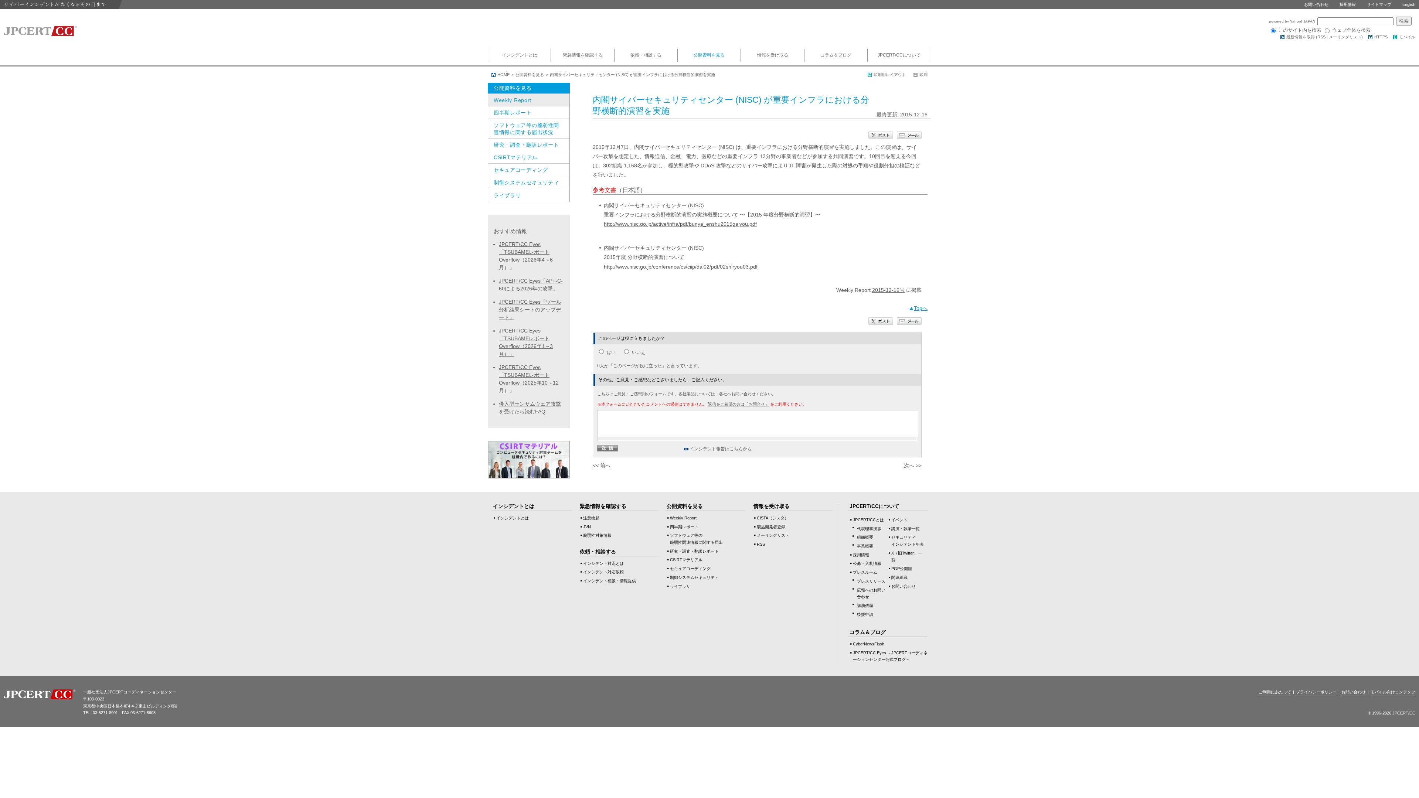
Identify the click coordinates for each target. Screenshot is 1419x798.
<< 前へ (601, 465)
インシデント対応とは (603, 563)
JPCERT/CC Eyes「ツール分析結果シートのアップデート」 (530, 309)
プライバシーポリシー (1316, 692)
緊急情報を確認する (583, 55)
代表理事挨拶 (869, 528)
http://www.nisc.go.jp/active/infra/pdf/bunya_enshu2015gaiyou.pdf (680, 224)
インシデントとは (519, 55)
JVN (587, 527)
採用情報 (1348, 4)
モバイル (1407, 37)
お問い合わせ (1316, 4)
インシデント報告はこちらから (721, 448)
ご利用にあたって (1275, 692)
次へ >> (913, 465)
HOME (503, 74)
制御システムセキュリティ (526, 182)
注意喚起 (591, 518)
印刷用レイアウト (890, 74)
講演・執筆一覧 (905, 528)
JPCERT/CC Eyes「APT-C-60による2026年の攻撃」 (531, 284)
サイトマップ (1379, 4)
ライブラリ (507, 195)
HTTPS (1381, 37)
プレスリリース (871, 581)
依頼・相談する (645, 55)
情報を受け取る (772, 55)
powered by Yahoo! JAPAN (1292, 21)
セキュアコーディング (521, 170)
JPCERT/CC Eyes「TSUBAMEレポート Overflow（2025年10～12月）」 (529, 378)
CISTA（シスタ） (773, 518)
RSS (1321, 37)
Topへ (921, 308)
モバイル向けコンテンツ (1393, 692)
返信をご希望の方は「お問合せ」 (738, 404)
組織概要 (865, 537)
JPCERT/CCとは (868, 520)
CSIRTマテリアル (516, 157)
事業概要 (865, 546)
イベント (899, 520)
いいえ (638, 352)
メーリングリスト (1345, 37)
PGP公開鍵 (901, 568)
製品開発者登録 (771, 527)
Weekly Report (512, 100)
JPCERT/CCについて (899, 55)
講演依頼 (865, 605)
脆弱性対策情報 (597, 535)
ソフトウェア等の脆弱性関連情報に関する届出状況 (526, 128)
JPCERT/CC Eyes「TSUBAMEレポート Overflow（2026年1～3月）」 (526, 342)
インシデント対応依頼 (603, 572)
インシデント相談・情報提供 (609, 581)
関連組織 (899, 577)
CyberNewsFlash (868, 644)
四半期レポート (513, 113)
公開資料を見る (709, 55)
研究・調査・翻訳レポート (526, 145)
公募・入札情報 (867, 563)
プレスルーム (865, 572)
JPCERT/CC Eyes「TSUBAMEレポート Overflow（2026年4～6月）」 (526, 255)
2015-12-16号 (888, 290)
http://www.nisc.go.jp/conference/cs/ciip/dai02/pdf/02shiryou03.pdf (681, 267)
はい (611, 352)
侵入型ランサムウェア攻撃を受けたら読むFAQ (530, 408)
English (1408, 4)
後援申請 (865, 614)
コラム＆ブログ (835, 55)
